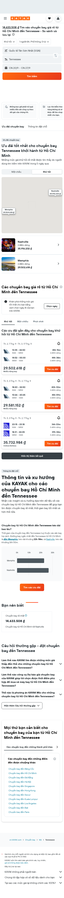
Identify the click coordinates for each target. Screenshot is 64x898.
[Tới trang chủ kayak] (20, 18)
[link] (32, 587)
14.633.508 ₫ (10, 27)
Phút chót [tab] (38, 321)
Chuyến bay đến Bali (18, 807)
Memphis (23, 260)
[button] (5, 18)
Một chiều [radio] (16, 171)
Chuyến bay (30, 840)
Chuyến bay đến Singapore (22, 786)
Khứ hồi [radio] (47, 171)
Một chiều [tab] (22, 321)
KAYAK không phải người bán (20, 871)
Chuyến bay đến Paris (19, 812)
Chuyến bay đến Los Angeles (22, 803)
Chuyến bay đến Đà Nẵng (21, 777)
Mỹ (40, 840)
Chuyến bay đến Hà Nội (20, 781)
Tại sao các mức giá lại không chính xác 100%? (30, 882)
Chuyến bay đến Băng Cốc (21, 769)
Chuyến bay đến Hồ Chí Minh (23, 773)
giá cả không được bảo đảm (16, 863)
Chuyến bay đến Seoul (19, 794)
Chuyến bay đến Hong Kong (22, 790)
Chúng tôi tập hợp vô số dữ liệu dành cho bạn (30, 877)
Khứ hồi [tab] (8, 321)
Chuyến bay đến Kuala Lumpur (23, 799)
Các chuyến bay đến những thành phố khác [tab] (30, 747)
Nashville (23, 241)
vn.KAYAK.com (15, 840)
